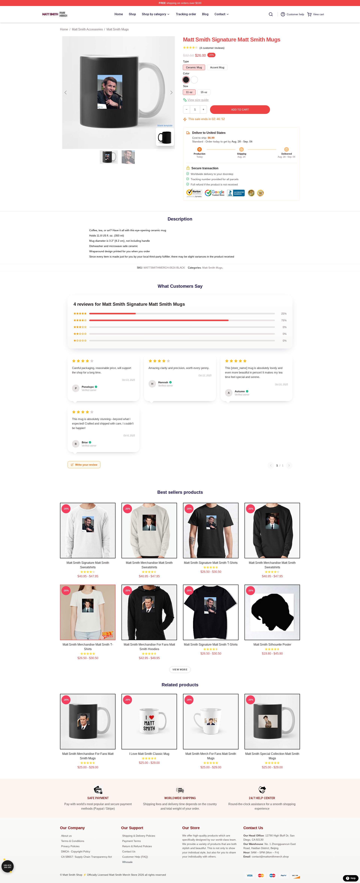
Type (186, 61)
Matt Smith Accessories (87, 29)
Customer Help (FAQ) (135, 856)
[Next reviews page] (289, 465)
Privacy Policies (70, 846)
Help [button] (353, 878)
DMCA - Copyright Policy (75, 851)
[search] (270, 14)
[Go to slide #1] (109, 157)
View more (180, 669)
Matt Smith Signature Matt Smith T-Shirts (211, 562)
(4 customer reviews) (212, 47)
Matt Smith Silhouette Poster (272, 644)
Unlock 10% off (7, 866)
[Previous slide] (66, 92)
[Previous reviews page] (270, 465)
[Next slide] (171, 92)
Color (186, 73)
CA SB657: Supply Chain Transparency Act (86, 856)
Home (64, 29)
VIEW (88, 554)
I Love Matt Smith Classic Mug (149, 753)
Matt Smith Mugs (117, 29)
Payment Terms (131, 840)
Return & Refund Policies (137, 846)
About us (66, 835)
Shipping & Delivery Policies (138, 835)
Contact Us (128, 851)
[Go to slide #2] (128, 157)
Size (185, 86)
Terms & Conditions (72, 840)
